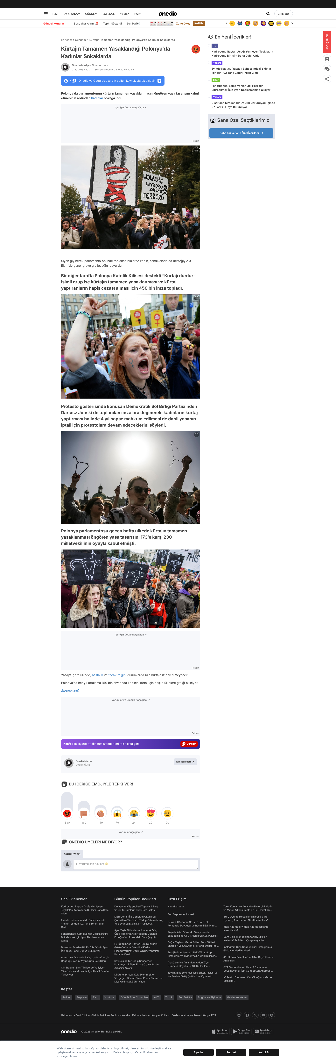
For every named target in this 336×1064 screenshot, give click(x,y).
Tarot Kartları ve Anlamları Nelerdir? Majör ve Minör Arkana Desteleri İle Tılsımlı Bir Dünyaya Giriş (248, 910)
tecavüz (114, 675)
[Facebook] (247, 1015)
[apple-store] (220, 1031)
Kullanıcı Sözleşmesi (173, 1015)
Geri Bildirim (83, 1015)
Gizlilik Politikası (100, 1015)
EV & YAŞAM (72, 13)
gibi (123, 675)
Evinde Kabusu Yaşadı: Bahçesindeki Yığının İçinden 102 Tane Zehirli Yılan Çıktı (241, 70)
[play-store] (242, 1031)
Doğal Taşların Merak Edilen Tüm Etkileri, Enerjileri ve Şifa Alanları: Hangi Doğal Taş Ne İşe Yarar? (192, 946)
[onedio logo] (168, 13)
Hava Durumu (176, 906)
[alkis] (279, 23)
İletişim (146, 1015)
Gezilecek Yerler (237, 997)
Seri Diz (198, 23)
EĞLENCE (108, 13)
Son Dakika (185, 997)
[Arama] (268, 13)
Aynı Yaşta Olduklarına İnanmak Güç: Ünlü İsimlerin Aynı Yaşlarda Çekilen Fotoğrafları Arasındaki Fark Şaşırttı (136, 934)
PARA (138, 13)
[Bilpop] (255, 23)
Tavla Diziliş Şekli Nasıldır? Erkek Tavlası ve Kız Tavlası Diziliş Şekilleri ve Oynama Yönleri (193, 976)
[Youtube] (263, 1015)
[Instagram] (239, 1015)
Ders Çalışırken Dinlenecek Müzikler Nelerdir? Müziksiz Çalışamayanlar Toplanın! (245, 940)
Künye (206, 1015)
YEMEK (125, 13)
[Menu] (46, 14)
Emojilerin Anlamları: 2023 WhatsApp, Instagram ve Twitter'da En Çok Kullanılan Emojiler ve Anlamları (192, 956)
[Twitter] (255, 1015)
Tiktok (168, 997)
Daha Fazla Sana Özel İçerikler (239, 133)
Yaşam (217, 62)
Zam (95, 997)
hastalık (97, 675)
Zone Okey (183, 23)
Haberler (66, 39)
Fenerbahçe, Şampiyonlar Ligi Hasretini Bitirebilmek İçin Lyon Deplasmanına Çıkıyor (241, 87)
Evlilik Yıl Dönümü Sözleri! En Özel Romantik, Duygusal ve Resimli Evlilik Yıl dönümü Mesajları (191, 925)
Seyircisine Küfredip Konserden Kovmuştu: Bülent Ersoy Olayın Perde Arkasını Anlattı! (136, 964)
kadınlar (97, 98)
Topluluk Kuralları (121, 1015)
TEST (55, 13)
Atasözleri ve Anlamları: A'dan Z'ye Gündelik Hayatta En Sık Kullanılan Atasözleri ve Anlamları (188, 966)
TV (214, 45)
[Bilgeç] (248, 23)
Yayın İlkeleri (193, 1015)
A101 (156, 997)
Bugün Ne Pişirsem (209, 997)
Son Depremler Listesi (181, 914)
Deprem (82, 997)
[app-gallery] (264, 1031)
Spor (216, 79)
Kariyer (155, 1015)
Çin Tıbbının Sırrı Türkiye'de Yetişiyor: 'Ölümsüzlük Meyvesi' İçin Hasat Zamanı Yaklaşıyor (85, 971)
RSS (213, 1015)
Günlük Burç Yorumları (134, 997)
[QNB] (232, 23)
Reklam (136, 1015)
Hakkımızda (68, 1015)
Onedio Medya (90, 65)
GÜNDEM (91, 13)
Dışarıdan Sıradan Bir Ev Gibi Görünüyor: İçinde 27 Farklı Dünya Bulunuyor (243, 105)
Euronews (68, 690)
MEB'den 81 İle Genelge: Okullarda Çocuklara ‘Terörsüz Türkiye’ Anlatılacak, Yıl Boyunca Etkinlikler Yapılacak (138, 920)
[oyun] (271, 23)
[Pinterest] (271, 1015)
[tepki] (67, 813)
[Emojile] (263, 23)
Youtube (109, 997)
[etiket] (196, 49)
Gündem (80, 39)
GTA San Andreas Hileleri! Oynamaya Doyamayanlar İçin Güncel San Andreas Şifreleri (246, 971)
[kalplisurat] (286, 23)
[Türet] (240, 23)
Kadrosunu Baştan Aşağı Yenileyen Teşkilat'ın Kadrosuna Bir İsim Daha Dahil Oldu (242, 53)
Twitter (67, 997)
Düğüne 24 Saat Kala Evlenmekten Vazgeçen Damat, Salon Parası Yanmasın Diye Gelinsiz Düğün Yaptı (138, 978)
